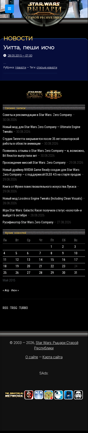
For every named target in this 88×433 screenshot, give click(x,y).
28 (40, 273)
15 (52, 260)
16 (63, 260)
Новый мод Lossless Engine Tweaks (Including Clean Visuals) (42, 198)
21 (40, 266)
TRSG (13, 308)
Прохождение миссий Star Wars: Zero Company (34, 163)
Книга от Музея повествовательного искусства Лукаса (39, 187)
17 (75, 260)
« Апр (6, 290)
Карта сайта (53, 357)
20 (28, 266)
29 (52, 273)
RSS (5, 308)
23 (63, 266)
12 (17, 260)
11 (5, 260)
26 (17, 273)
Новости (20, 67)
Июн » (15, 290)
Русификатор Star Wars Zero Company (28, 222)
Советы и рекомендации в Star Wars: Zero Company (37, 115)
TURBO (23, 308)
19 (17, 266)
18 (5, 266)
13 (28, 260)
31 (75, 273)
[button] (9, 8)
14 (40, 260)
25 (5, 273)
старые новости (47, 67)
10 (75, 253)
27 (28, 273)
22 (52, 266)
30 (63, 273)
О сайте (31, 357)
